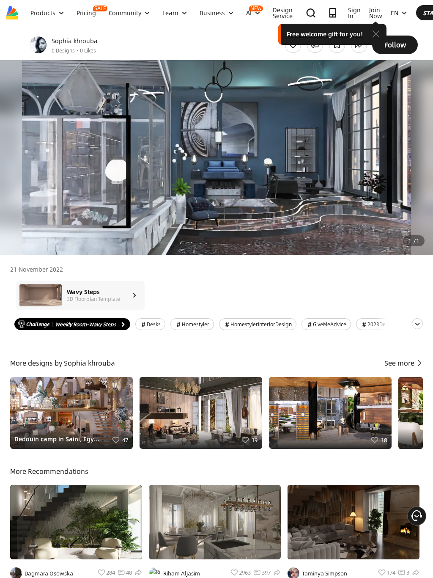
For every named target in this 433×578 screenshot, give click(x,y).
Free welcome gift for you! (325, 34)
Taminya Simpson (324, 573)
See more (400, 363)
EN (394, 12)
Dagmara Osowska (49, 573)
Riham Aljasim (181, 573)
